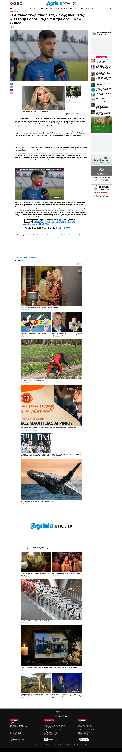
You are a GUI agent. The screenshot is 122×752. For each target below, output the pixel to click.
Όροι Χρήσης (60, 744)
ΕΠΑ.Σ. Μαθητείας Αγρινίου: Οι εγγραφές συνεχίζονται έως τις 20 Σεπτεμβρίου (103, 61)
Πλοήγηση (53, 744)
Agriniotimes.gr (14, 27)
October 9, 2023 (63, 228)
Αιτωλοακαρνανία (43, 8)
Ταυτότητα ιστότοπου (81, 744)
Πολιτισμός (82, 8)
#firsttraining (40, 222)
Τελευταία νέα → (101, 57)
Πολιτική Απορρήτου (70, 744)
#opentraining (53, 222)
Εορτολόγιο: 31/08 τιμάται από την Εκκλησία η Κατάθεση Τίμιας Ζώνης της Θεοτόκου (104, 89)
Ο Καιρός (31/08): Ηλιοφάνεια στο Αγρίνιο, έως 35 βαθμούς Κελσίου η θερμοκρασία (103, 100)
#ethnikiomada (68, 222)
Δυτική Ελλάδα (53, 8)
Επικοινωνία (47, 744)
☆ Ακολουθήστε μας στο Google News (26, 257)
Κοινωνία (60, 8)
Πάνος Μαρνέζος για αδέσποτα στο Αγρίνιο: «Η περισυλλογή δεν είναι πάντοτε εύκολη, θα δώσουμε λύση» (103, 112)
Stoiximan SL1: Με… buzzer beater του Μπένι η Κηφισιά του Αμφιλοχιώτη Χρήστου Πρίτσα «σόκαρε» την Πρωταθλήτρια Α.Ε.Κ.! (103, 68)
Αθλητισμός (73, 8)
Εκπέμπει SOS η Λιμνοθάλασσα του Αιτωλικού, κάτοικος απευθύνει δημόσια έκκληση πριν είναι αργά (103, 79)
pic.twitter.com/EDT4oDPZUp (36, 224)
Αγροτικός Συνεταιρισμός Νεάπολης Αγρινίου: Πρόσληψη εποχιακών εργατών (103, 73)
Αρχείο (40, 744)
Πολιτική (66, 8)
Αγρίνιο (35, 8)
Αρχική (30, 8)
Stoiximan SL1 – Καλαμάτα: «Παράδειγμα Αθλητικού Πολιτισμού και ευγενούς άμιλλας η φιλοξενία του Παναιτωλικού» (102, 106)
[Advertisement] (51, 141)
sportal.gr (33, 123)
